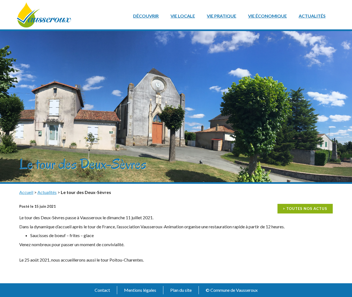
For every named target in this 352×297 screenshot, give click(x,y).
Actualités (312, 15)
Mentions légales (140, 290)
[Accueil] (44, 14)
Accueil (26, 192)
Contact (102, 290)
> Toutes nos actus (305, 208)
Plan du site (181, 290)
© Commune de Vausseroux (232, 290)
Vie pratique (221, 15)
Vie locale (182, 15)
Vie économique (267, 15)
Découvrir (146, 15)
